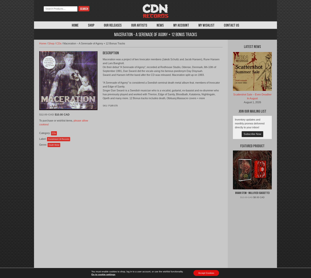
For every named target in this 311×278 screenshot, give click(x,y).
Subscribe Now (252, 134)
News (160, 26)
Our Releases (113, 26)
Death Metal (54, 145)
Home (75, 26)
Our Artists (139, 26)
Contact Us (231, 26)
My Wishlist (206, 26)
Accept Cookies (206, 273)
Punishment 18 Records (58, 139)
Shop (91, 26)
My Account (181, 26)
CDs (58, 43)
